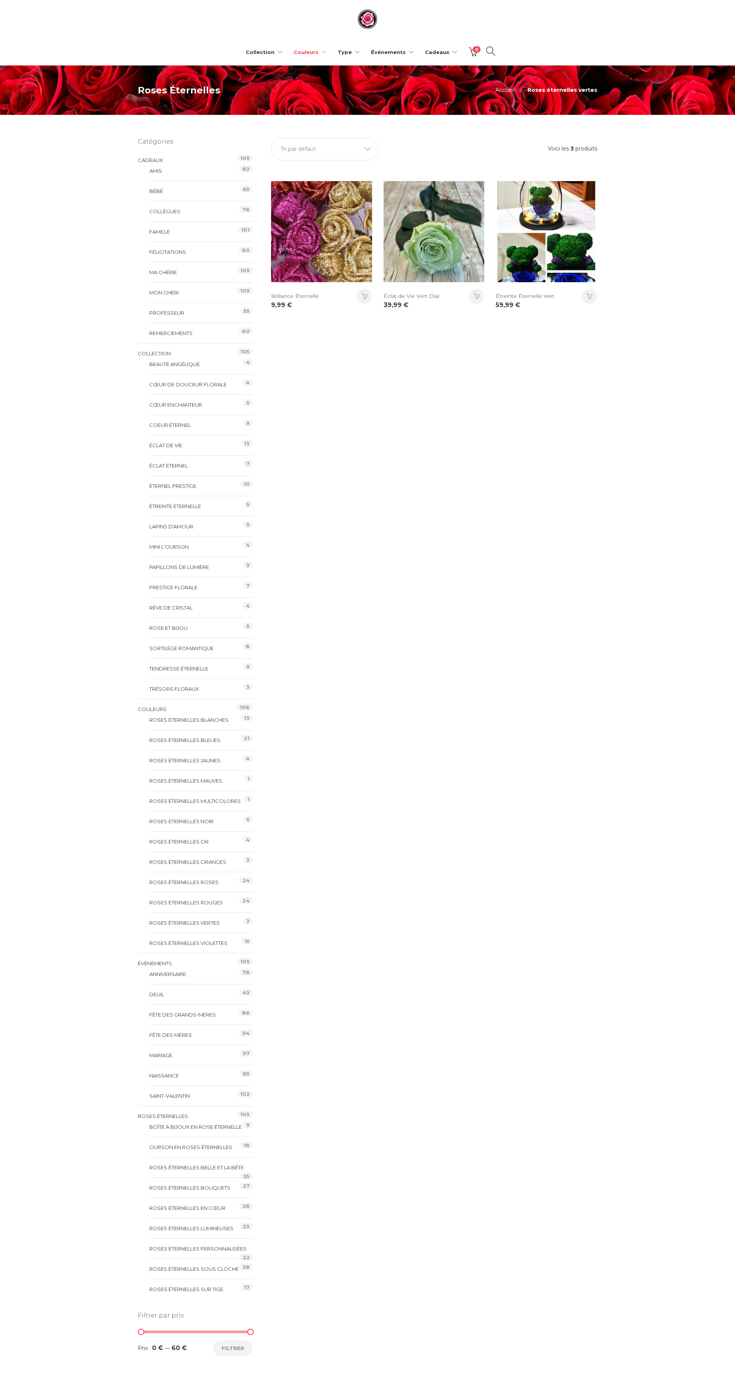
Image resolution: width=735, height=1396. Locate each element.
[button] (324, 149)
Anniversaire (167, 974)
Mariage (160, 1055)
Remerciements (171, 333)
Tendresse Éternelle (178, 668)
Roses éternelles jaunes (184, 760)
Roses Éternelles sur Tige (186, 1289)
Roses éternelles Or (179, 842)
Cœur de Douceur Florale (188, 384)
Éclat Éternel (168, 466)
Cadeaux (437, 52)
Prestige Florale (173, 587)
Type (345, 52)
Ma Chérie (163, 272)
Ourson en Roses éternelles (190, 1147)
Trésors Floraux (174, 689)
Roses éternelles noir (181, 821)
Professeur (166, 313)
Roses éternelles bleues (184, 740)
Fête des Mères (170, 1035)
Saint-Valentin (169, 1096)
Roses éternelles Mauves (185, 781)
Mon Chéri (164, 292)
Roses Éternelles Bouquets (189, 1188)
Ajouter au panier (476, 296)
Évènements (155, 963)
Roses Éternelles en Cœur (187, 1208)
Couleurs (306, 52)
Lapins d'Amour (171, 526)
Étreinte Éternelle (175, 506)
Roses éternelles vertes (184, 923)
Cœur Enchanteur (175, 405)
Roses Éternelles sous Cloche (194, 1269)
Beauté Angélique (174, 364)
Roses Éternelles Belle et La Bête (196, 1167)
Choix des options (364, 296)
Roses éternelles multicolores (195, 801)
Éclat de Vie (165, 445)
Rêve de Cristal (171, 608)
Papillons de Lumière (179, 567)
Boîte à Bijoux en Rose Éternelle (195, 1127)
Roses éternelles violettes (188, 943)
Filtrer (233, 1348)
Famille (159, 232)
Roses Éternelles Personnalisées (198, 1249)
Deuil (156, 994)
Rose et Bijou (168, 628)
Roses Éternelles (163, 1116)
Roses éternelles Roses (184, 882)
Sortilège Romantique (181, 648)
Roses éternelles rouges (186, 902)
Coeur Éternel (170, 425)
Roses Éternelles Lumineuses (191, 1228)
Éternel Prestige (172, 486)
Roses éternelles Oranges (187, 862)
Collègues (164, 211)
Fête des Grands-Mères (182, 1015)
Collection (260, 52)
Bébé (156, 191)
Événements (388, 52)
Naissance (164, 1075)
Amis (155, 171)
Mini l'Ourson (169, 547)
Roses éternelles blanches (189, 720)
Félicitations (167, 252)
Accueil (504, 90)
